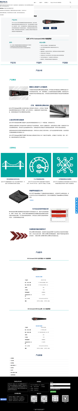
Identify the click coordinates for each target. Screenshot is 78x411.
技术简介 (12, 367)
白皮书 (12, 370)
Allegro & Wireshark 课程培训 (55, 2)
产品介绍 (13, 63)
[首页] (70, 6)
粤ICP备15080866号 (40, 409)
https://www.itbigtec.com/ (8, 8)
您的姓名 (51, 382)
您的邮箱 (51, 385)
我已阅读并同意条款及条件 (55, 389)
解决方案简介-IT (13, 365)
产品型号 (39, 63)
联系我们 (46, 2)
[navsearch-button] (70, 2)
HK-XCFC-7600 (39, 276)
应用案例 (12, 358)
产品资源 (65, 63)
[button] (39, 358)
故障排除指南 (13, 374)
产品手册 (12, 360)
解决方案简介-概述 (14, 372)
